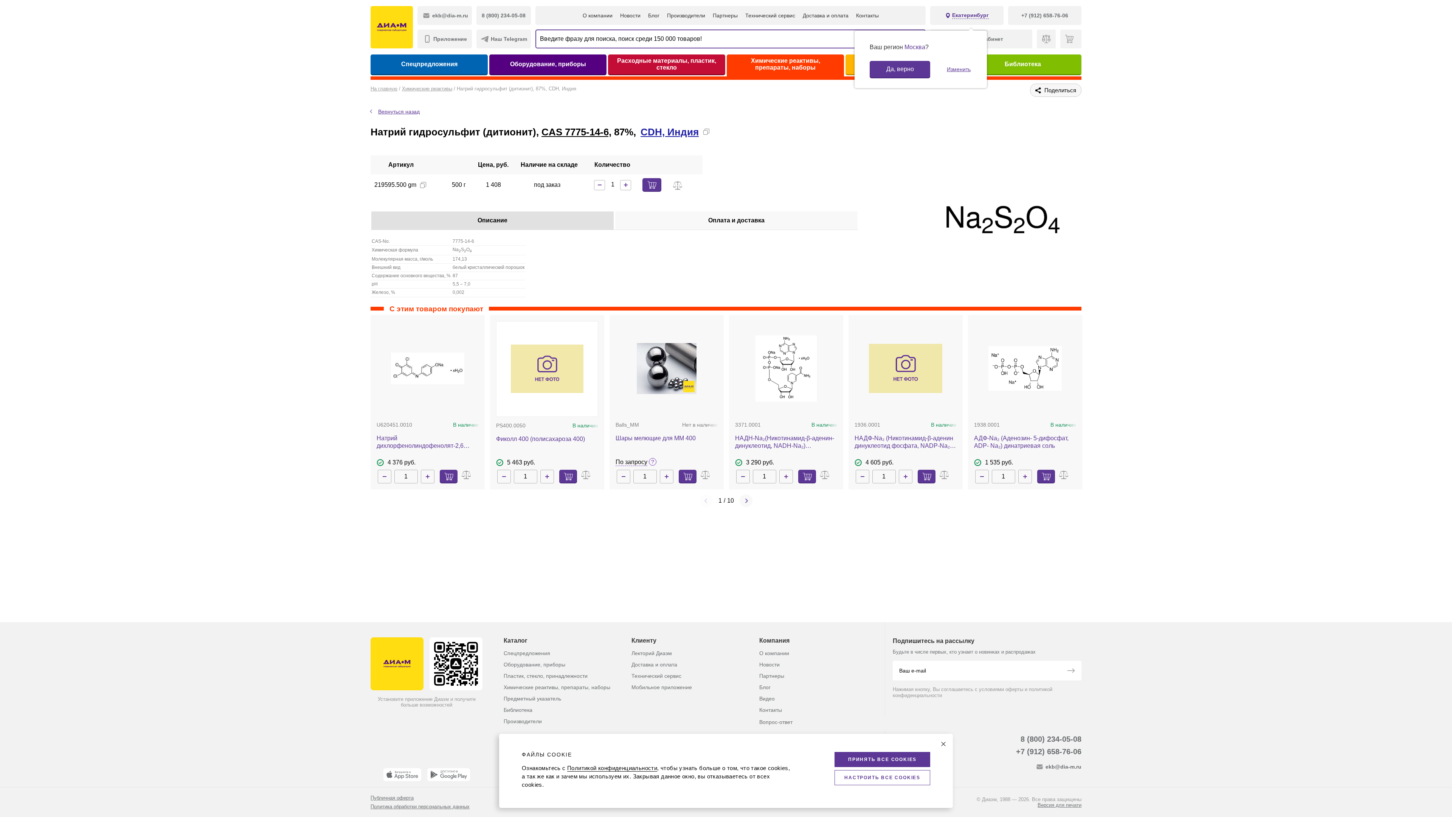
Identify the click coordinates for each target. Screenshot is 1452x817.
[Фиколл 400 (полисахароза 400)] (547, 369)
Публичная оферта (392, 798)
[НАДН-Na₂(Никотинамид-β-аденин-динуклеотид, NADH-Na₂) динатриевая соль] (785, 368)
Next (746, 500)
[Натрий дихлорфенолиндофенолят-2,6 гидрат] (427, 369)
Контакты (867, 15)
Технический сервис (770, 15)
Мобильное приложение (661, 687)
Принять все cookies (882, 759)
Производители (686, 15)
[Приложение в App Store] (402, 774)
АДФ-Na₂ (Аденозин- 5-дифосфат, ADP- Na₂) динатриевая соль (1021, 442)
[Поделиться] (718, 131)
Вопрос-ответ (776, 722)
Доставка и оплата (826, 15)
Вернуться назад (399, 112)
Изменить (959, 69)
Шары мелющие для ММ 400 (656, 438)
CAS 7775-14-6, (576, 132)
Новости (630, 15)
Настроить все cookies (882, 777)
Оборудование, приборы (548, 64)
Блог (653, 15)
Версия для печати (1059, 805)
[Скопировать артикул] (423, 185)
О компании (598, 15)
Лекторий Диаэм (651, 653)
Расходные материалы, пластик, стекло (666, 64)
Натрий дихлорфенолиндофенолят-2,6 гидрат (420, 442)
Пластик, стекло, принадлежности (546, 676)
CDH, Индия (670, 132)
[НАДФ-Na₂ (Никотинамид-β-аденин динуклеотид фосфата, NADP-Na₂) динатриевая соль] (905, 368)
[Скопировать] (706, 131)
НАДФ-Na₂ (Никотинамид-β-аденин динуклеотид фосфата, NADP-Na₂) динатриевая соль (904, 442)
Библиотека (1023, 64)
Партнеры (725, 15)
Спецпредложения (429, 64)
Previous (706, 500)
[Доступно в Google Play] (448, 774)
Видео (767, 699)
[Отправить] (1070, 671)
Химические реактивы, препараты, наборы (785, 64)
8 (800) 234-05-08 (1051, 739)
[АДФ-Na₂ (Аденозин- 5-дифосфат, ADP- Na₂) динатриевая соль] (1025, 368)
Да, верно (900, 69)
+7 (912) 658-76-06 (1048, 751)
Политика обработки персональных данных (420, 806)
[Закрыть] (943, 744)
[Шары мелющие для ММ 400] (667, 368)
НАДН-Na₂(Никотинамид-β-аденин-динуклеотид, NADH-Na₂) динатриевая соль (784, 442)
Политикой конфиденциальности (612, 768)
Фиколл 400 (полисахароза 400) (540, 439)
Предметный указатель (532, 699)
